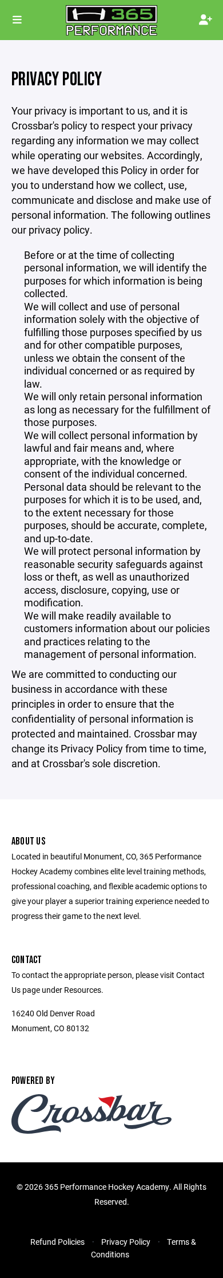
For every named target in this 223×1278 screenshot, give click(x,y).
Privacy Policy (125, 1241)
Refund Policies (57, 1241)
